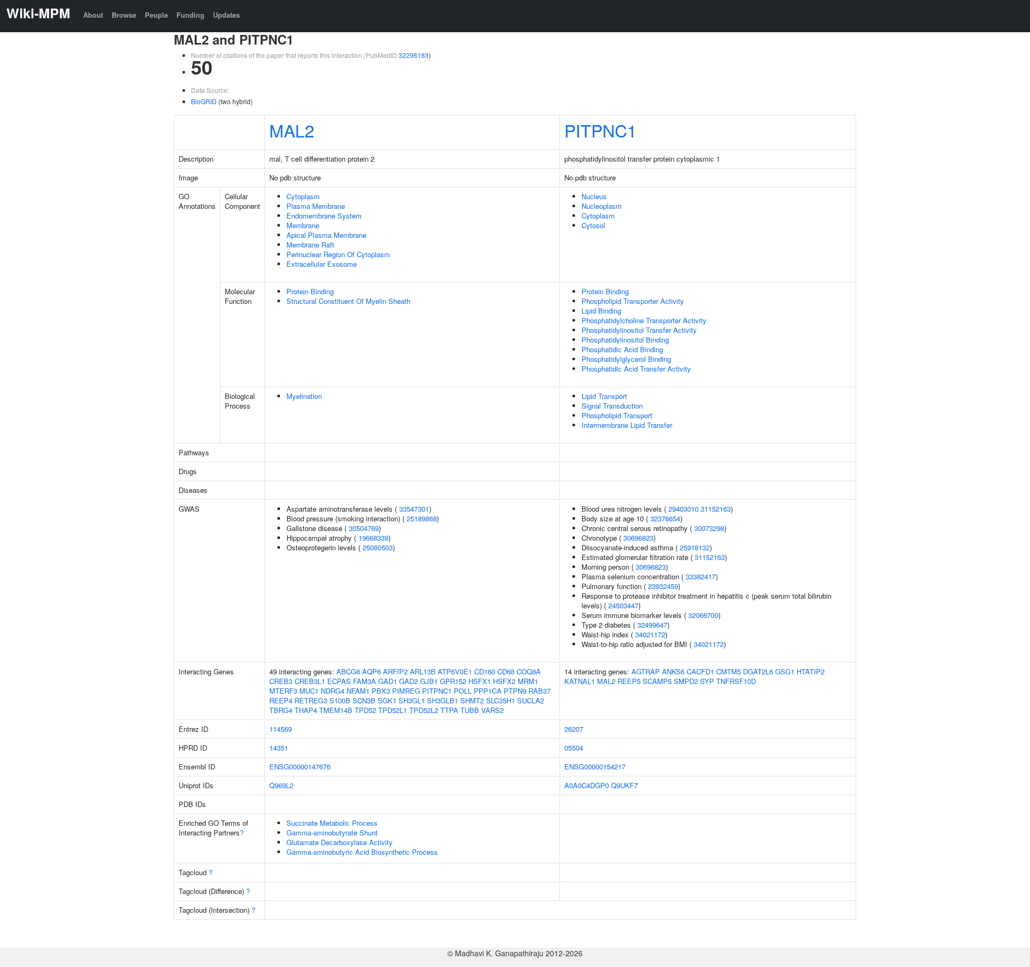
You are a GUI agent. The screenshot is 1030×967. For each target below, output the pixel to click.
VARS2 (492, 710)
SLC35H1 (500, 700)
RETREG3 (311, 700)
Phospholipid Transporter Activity (633, 301)
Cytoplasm (303, 196)
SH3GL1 (412, 700)
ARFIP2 (395, 671)
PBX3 (381, 691)
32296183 (414, 55)
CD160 (484, 671)
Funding (190, 15)
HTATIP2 (811, 671)
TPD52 (365, 710)
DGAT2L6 (758, 671)
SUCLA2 (530, 700)
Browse (124, 15)
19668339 (373, 538)
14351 (278, 748)
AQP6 (371, 671)
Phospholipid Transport (617, 415)
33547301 (414, 509)
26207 (573, 729)
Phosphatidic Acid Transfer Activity (636, 368)
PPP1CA (488, 691)
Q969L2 (281, 785)
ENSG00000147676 (299, 766)
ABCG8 (348, 671)
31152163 (716, 509)
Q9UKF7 (624, 785)
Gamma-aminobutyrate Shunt (332, 832)
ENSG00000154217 (595, 766)
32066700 (703, 615)
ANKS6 (673, 671)
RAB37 (539, 691)
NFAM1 (358, 691)
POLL (463, 691)
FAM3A (364, 681)
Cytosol (593, 225)
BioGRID (204, 101)
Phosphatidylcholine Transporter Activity (644, 320)
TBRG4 (280, 710)
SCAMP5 (657, 681)
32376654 (665, 518)
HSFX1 (479, 681)
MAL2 (291, 130)
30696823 (638, 538)
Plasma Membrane (315, 206)
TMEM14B (335, 710)
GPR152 (453, 681)
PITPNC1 (600, 130)
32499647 (652, 625)
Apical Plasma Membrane (326, 235)
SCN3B (364, 700)
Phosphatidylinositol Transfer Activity (639, 330)
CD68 (505, 671)
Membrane (302, 225)
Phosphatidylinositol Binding (625, 340)
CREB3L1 (310, 681)
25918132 (695, 547)
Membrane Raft (310, 244)
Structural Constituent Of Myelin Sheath (348, 301)
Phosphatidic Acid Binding (622, 349)
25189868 (422, 518)
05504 (573, 748)
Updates (226, 15)
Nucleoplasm (602, 206)
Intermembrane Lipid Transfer (627, 425)
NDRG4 (332, 691)
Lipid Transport (604, 396)
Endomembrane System (324, 215)
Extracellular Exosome (321, 264)
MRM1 (528, 681)
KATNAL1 (579, 681)
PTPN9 (515, 691)
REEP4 (280, 700)
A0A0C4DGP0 (586, 785)
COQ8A (529, 671)
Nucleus (594, 196)
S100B (339, 700)
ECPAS (339, 681)
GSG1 (784, 671)
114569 (280, 729)
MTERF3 (283, 691)
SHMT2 (472, 700)
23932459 (663, 586)
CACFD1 (700, 671)
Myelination (304, 396)
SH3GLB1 (442, 700)
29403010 (683, 509)
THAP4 (306, 710)
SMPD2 (686, 681)
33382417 (701, 576)
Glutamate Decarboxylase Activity (339, 842)
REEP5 (629, 681)
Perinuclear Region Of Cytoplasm (338, 254)
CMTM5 (728, 671)
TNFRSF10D (736, 681)
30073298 (709, 528)
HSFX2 (504, 681)
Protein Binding (310, 291)
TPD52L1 (392, 710)
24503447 (623, 605)
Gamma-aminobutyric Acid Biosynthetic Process (362, 852)
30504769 (364, 528)
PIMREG (406, 691)
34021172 (650, 634)
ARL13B (423, 671)
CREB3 (280, 681)
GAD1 (387, 681)
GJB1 (429, 681)
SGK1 (387, 700)
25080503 (378, 547)
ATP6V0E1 (455, 671)
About (93, 15)
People (156, 15)
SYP (707, 681)
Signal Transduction (612, 406)
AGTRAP (645, 671)
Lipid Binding (601, 311)
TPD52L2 (423, 710)
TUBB (469, 710)
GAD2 (408, 681)
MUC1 (309, 691)
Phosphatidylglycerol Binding (626, 359)
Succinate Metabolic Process (332, 823)
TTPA (449, 710)
